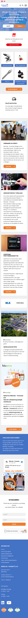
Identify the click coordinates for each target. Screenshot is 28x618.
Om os (3, 549)
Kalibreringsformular (6, 553)
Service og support (6, 551)
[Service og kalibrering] (3, 610)
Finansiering (4, 558)
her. (10, 442)
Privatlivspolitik (5, 562)
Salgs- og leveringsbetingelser (9, 560)
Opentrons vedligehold (7, 556)
